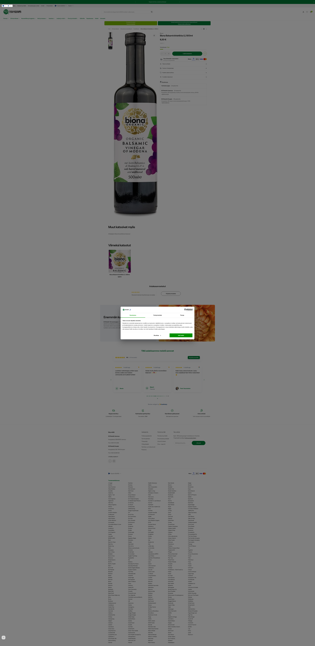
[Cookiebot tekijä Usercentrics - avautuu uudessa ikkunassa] (185, 310)
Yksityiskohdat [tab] (157, 315)
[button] (7, 6)
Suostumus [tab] (133, 315)
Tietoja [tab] (182, 315)
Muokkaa (156, 335)
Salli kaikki (181, 335)
